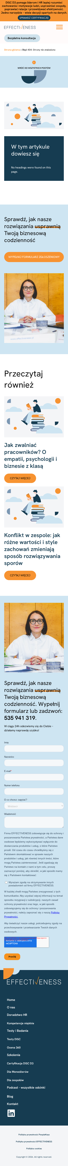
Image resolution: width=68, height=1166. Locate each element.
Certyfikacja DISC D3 (20, 1063)
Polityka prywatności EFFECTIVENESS (34, 1141)
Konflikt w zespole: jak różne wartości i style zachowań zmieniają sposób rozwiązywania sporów (32, 549)
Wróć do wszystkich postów (34, 68)
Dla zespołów (15, 1080)
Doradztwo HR (17, 1015)
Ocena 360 (14, 1047)
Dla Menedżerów (17, 1072)
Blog (10, 1096)
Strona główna (12, 49)
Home (11, 1000)
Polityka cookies (34, 1148)
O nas (11, 1007)
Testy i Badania (17, 1031)
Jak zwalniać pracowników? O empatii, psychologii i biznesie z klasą (30, 455)
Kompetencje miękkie (20, 1023)
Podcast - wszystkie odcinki (26, 1087)
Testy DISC (14, 1039)
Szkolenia (13, 1055)
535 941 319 (19, 718)
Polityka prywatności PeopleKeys (34, 1134)
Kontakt (12, 1104)
